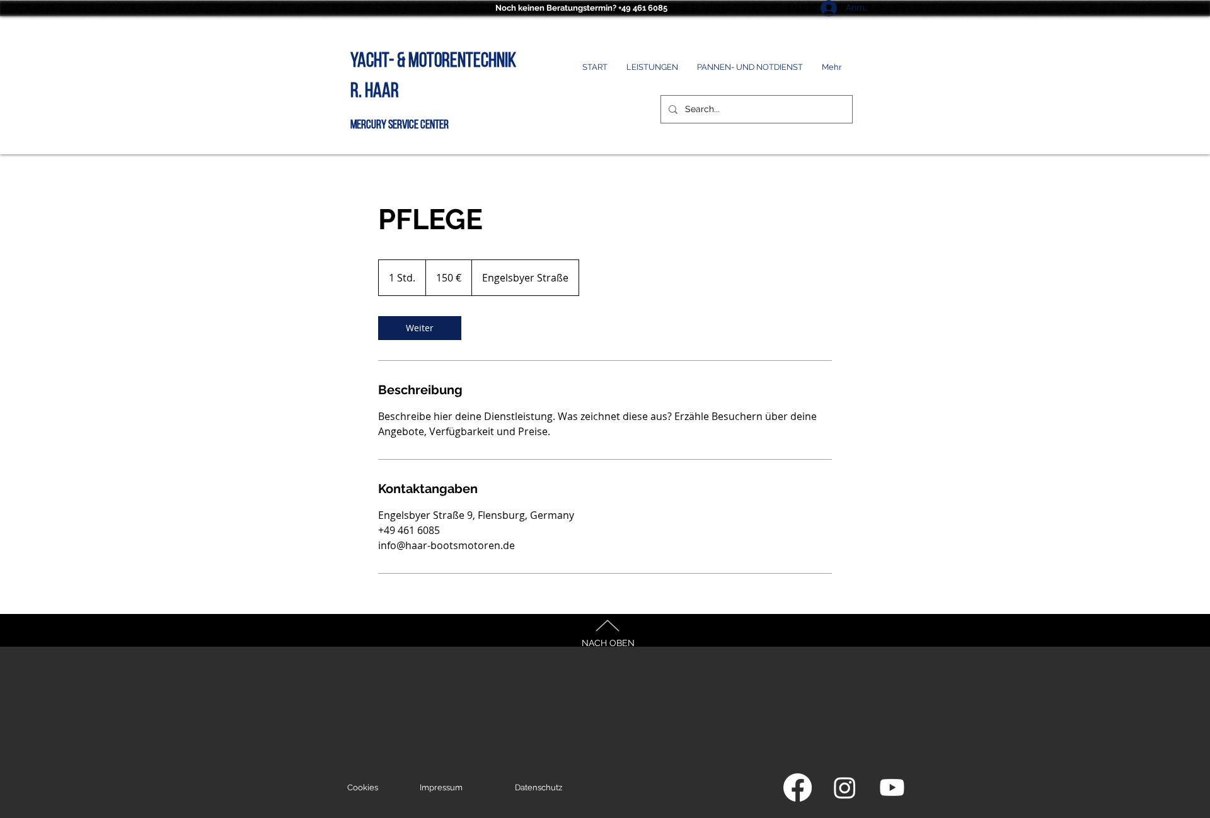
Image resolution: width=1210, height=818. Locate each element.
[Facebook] (797, 787)
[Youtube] (892, 787)
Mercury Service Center (399, 125)
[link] (419, 328)
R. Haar (374, 92)
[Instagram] (845, 787)
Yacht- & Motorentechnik (433, 62)
